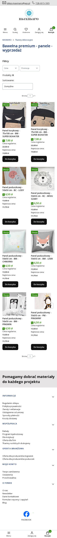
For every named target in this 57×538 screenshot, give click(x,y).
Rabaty (5, 431)
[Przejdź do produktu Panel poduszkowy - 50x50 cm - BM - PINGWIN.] (14, 304)
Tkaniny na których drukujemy (16, 443)
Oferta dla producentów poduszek (18, 459)
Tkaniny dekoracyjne (24, 40)
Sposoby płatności (10, 415)
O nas (5, 490)
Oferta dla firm (9, 440)
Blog (4, 502)
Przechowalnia (9, 477)
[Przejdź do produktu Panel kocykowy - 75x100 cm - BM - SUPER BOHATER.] (14, 115)
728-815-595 (42, 3)
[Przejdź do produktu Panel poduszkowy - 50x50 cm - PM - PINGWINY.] (43, 301)
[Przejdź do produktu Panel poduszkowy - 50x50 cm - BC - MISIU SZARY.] (43, 179)
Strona (24, 96)
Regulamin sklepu (10, 403)
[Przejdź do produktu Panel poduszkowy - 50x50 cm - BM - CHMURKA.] (14, 241)
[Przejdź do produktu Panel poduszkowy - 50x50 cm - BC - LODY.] (14, 176)
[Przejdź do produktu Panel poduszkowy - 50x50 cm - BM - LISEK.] (43, 241)
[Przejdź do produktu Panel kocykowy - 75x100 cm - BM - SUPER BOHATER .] (43, 114)
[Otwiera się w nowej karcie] (33, 513)
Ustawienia (7, 474)
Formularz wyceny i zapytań (15, 499)
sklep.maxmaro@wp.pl (18, 3)
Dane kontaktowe (10, 496)
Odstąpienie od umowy (13, 412)
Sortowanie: (8, 80)
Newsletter (7, 493)
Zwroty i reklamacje (11, 409)
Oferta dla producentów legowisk (17, 456)
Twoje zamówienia (11, 471)
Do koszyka (10, 159)
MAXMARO (7, 40)
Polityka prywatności (11, 406)
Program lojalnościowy (12, 434)
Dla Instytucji (8, 437)
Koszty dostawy (9, 418)
